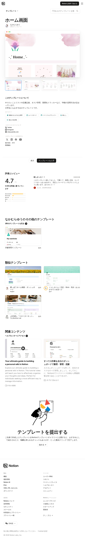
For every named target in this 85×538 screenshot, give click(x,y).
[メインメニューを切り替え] (82, 3)
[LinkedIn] (12, 140)
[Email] (20, 140)
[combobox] (65, 10)
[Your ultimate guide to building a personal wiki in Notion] (23, 348)
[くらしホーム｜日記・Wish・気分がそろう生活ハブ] (62, 275)
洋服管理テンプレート (13, 248)
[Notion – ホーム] (42, 465)
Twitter (9, 127)
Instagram (10, 130)
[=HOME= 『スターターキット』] (23, 304)
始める (42, 445)
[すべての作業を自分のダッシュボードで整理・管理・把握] (62, 348)
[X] (7, 140)
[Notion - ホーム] (3, 3)
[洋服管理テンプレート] (23, 236)
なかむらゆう (15, 25)
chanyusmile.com (13, 132)
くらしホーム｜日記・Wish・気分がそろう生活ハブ (61, 288)
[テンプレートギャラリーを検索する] (77, 10)
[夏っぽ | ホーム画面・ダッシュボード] (23, 275)
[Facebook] (16, 140)
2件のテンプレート (16, 27)
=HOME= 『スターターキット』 (22, 316)
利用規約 (8, 145)
